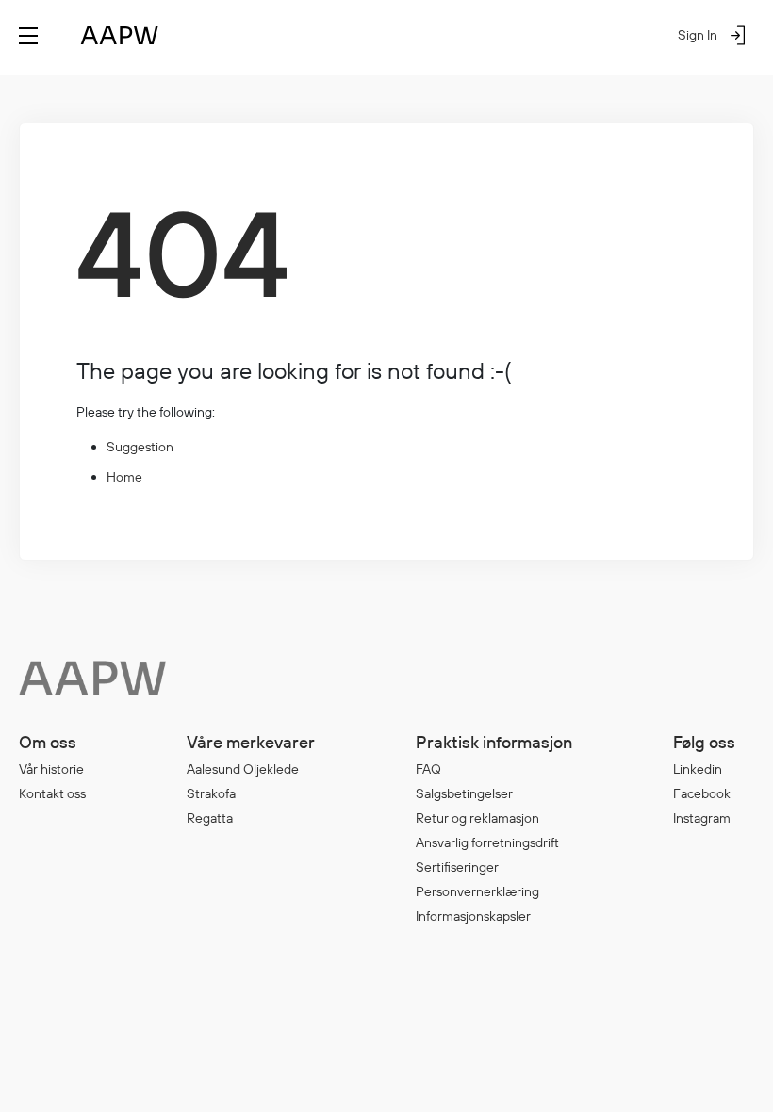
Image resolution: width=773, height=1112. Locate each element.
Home (124, 476)
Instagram (702, 817)
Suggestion (140, 446)
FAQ (428, 768)
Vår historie (51, 768)
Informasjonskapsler (473, 916)
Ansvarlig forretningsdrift (487, 842)
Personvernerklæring (477, 891)
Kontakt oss (52, 793)
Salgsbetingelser (464, 793)
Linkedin (697, 768)
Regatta (210, 817)
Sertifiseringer (457, 867)
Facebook (702, 793)
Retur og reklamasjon (477, 817)
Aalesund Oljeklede (243, 768)
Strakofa (211, 793)
